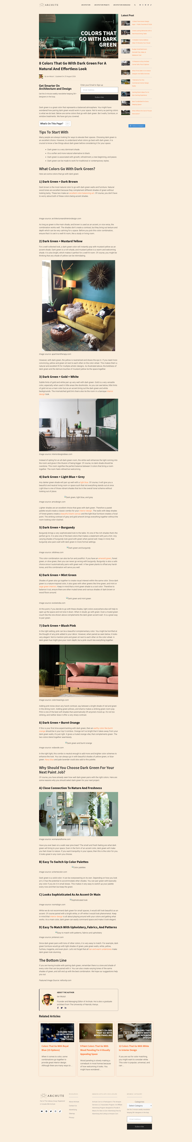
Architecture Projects (101, 5)
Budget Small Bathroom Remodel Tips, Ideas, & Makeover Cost (139, 52)
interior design (85, 511)
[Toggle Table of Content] (66, 123)
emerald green (104, 558)
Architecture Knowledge (121, 5)
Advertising (73, 1110)
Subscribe (99, 97)
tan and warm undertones (100, 949)
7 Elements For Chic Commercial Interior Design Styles (140, 83)
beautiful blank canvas (71, 514)
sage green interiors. (48, 586)
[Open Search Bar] (135, 5)
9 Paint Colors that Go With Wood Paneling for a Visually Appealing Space (95, 1050)
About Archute (74, 1102)
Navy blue (49, 759)
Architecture (85, 5)
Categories (139, 1102)
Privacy (71, 1117)
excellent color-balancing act (81, 193)
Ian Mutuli (50, 76)
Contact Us (73, 1106)
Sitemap (72, 1114)
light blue (84, 482)
